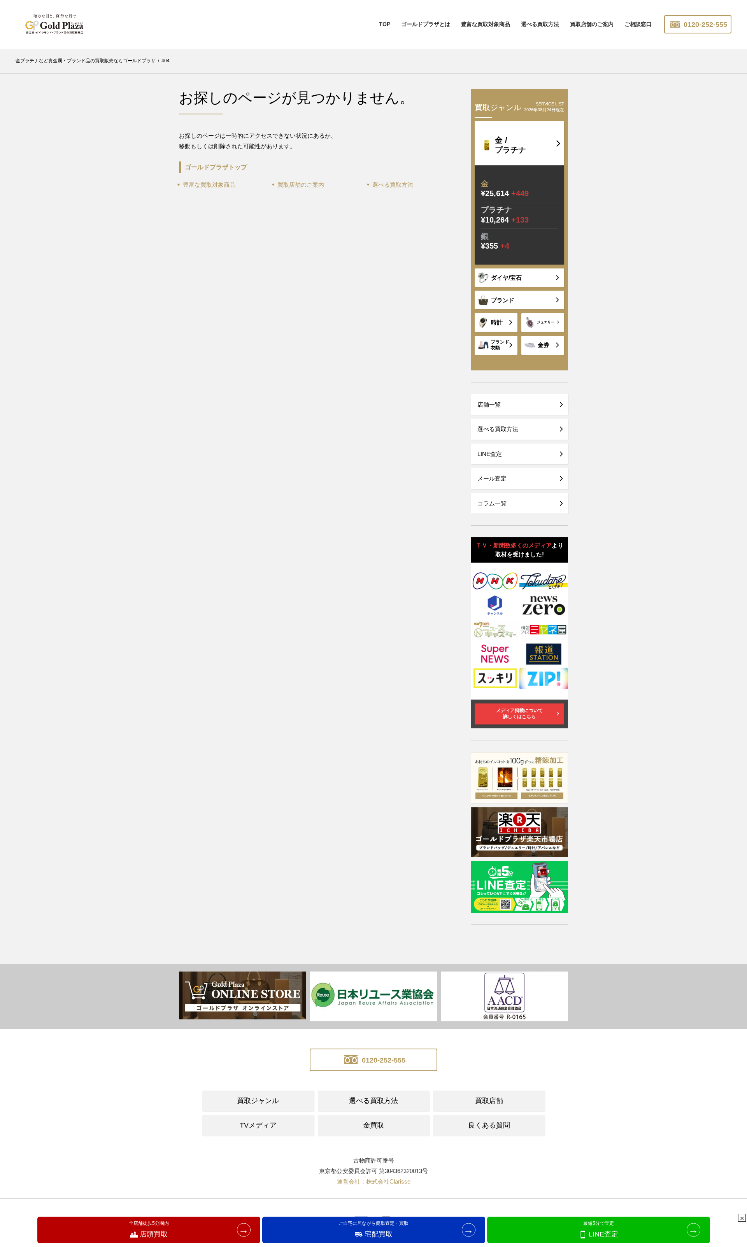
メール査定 (492, 478)
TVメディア (258, 1125)
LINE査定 (489, 454)
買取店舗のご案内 (592, 24)
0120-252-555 (704, 24)
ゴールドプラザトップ (216, 166)
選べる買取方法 (540, 24)
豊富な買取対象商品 (209, 184)
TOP (384, 24)
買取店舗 (489, 1101)
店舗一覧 (489, 404)
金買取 (373, 1125)
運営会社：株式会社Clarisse (373, 1181)
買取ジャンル (258, 1101)
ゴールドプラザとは (425, 24)
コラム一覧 (492, 503)
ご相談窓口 (638, 24)
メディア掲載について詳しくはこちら (519, 713)
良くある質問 (489, 1125)
